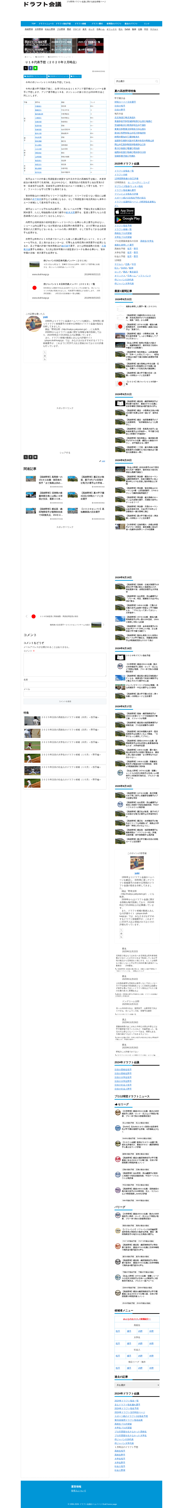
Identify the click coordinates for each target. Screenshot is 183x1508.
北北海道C (120, 117)
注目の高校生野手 (123, 1073)
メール (27, 689)
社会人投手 (120, 1466)
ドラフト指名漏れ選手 (125, 190)
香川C (117, 148)
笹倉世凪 (38, 129)
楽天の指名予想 (128, 1257)
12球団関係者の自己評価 (126, 178)
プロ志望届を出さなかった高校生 (131, 1431)
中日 (146, 29)
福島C (149, 121)
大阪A (130, 140)
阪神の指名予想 (128, 1154)
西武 (69, 29)
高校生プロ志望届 (123, 233)
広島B (124, 144)
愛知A (124, 137)
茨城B (117, 125)
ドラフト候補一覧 (123, 229)
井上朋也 (38, 145)
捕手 (129, 1331)
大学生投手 (120, 1459)
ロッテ (92, 29)
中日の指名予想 (128, 1185)
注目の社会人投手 (123, 1085)
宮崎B (117, 156)
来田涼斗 (38, 164)
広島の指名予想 (128, 1169)
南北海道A (130, 117)
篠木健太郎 (39, 114)
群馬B (130, 125)
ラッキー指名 (136, 186)
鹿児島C (125, 156)
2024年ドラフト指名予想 (127, 1408)
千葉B (143, 125)
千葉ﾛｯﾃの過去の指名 (146, 1272)
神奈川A (135, 129)
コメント (29, 651)
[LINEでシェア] (35, 68)
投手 (129, 249)
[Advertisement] (69, 14)
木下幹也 (37, 199)
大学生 (150, 241)
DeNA (127, 29)
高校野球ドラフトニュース (36, 76)
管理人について (78, 1491)
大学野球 (39, 29)
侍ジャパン (77, 76)
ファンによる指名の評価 (126, 194)
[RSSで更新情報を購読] (44, 359)
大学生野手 (120, 1462)
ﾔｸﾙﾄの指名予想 (128, 1200)
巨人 (121, 29)
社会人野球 (50, 29)
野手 (136, 249)
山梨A (143, 129)
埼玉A (136, 125)
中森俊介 (38, 106)
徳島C (124, 148)
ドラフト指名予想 (123, 225)
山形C (143, 121)
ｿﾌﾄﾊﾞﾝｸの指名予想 (129, 1241)
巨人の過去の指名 (142, 1123)
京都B (124, 140)
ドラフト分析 (121, 175)
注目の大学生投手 (123, 1077)
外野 (151, 1331)
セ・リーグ (133, 182)
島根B (136, 144)
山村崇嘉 (38, 157)
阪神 (134, 29)
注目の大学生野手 (123, 1081)
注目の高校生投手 (123, 1069)
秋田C (136, 121)
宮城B (130, 121)
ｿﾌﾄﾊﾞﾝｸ (77, 29)
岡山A (117, 144)
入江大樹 (38, 149)
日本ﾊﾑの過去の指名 (145, 1288)
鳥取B (130, 144)
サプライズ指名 (122, 186)
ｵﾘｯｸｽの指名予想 (129, 1303)
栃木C (124, 125)
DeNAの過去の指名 (144, 1138)
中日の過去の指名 (142, 1185)
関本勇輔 (38, 141)
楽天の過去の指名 (142, 1257)
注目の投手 (120, 106)
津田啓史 (38, 153)
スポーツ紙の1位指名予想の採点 (130, 198)
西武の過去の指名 (142, 1226)
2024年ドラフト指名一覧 (127, 1401)
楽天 (85, 29)
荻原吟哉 (38, 126)
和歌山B (150, 140)
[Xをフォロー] (44, 352)
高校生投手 (120, 1451)
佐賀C (124, 152)
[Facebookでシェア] (30, 68)
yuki (45, 317)
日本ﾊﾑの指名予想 (129, 1288)
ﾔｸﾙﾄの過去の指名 (142, 1200)
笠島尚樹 (38, 122)
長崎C (130, 152)
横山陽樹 (38, 168)
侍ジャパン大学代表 (124, 283)
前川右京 (38, 172)
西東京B (127, 129)
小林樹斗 (38, 118)
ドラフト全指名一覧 (124, 171)
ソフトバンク (144, 276)
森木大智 (38, 133)
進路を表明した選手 (124, 245)
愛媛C (130, 148)
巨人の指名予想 (128, 1123)
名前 (26, 680)
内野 (140, 1331)
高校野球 (29, 29)
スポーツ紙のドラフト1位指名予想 (131, 1416)
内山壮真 (38, 137)
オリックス (112, 29)
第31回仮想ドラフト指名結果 (129, 1420)
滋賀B (117, 140)
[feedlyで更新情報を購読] (44, 355)
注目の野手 (120, 110)
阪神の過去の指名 (142, 1154)
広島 (140, 29)
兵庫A (136, 140)
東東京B (118, 129)
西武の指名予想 (128, 1226)
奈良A (142, 140)
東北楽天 (134, 272)
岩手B (124, 121)
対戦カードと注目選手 (125, 102)
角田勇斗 (38, 161)
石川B (136, 133)
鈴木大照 (70, 212)
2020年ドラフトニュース (59, 76)
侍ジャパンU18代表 (124, 280)
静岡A (117, 137)
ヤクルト (154, 29)
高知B (137, 148)
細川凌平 (65, 246)
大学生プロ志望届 (123, 237)
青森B (117, 121)
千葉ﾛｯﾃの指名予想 (129, 1272)
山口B (142, 144)
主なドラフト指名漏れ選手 (127, 1405)
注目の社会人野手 (123, 1089)
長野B (124, 133)
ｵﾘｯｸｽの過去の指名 (143, 1303)
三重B (130, 137)
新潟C (117, 133)
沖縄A (132, 156)
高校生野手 (120, 1455)
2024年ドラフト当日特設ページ (130, 1412)
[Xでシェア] (26, 68)
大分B (143, 152)
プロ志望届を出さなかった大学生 (131, 1435)
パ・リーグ (144, 182)
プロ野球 (61, 29)
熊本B (136, 152)
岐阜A (136, 137)
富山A (130, 133)
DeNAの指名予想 (129, 1138)
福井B (143, 133)
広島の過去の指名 (142, 1169)
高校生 (143, 241)
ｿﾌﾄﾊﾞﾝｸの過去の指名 (146, 1241)
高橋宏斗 (38, 110)
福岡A (117, 152)
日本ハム (101, 29)
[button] (156, 81)
